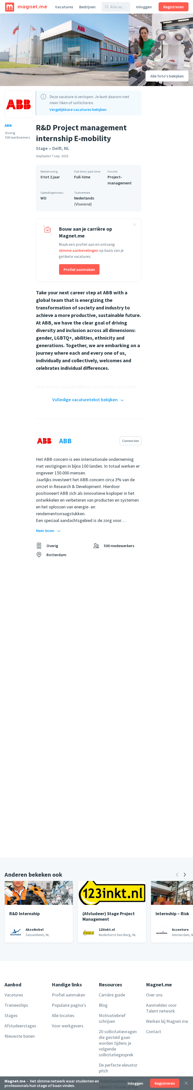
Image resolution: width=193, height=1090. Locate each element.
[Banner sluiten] (134, 225)
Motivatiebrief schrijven (112, 1018)
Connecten (130, 440)
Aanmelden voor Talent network (161, 1008)
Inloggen (144, 6)
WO (43, 197)
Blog (103, 1005)
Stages (11, 1015)
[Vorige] (177, 874)
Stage (42, 148)
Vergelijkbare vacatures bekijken (78, 109)
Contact (153, 1031)
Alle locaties (63, 1015)
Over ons (154, 995)
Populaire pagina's (69, 1005)
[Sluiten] (186, 1083)
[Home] (26, 7)
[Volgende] (184, 874)
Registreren (173, 6)
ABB (8, 125)
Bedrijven (87, 6)
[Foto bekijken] (64, 50)
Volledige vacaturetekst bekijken (85, 399)
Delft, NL (60, 148)
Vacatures (64, 6)
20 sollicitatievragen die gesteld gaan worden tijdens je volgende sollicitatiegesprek (118, 1043)
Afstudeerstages (20, 1026)
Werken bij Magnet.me (167, 1021)
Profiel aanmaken (79, 269)
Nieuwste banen (20, 1036)
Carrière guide (112, 995)
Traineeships (16, 1005)
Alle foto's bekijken (167, 75)
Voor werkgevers (67, 1026)
